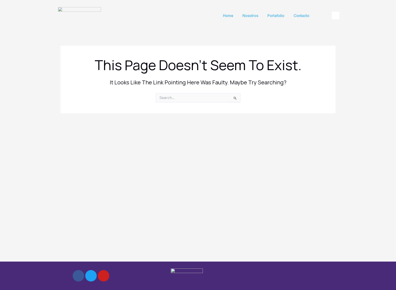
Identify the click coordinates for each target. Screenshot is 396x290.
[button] (335, 15)
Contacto (301, 15)
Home (228, 15)
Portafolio (275, 15)
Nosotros (250, 15)
